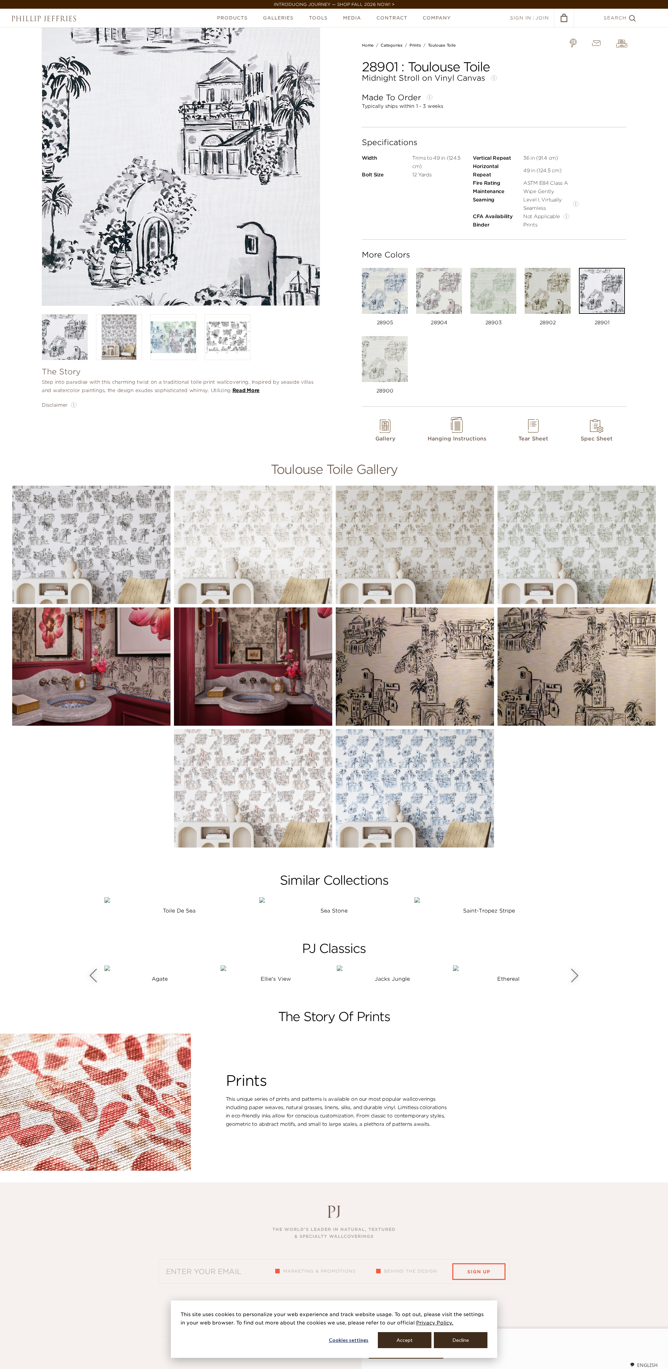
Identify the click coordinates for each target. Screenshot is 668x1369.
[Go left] (93, 975)
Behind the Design (410, 1271)
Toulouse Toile (442, 45)
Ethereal (508, 979)
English (647, 1365)
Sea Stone (334, 911)
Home (368, 45)
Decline (461, 1340)
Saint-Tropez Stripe (489, 911)
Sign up (478, 1271)
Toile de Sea (179, 911)
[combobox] (643, 1365)
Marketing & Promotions (319, 1271)
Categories (392, 45)
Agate (160, 979)
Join (542, 18)
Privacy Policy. (434, 1323)
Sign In (520, 18)
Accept (405, 1340)
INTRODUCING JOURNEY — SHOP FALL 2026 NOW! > (334, 4)
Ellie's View (276, 979)
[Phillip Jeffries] (43, 18)
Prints (415, 45)
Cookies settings (348, 1340)
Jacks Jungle (392, 979)
